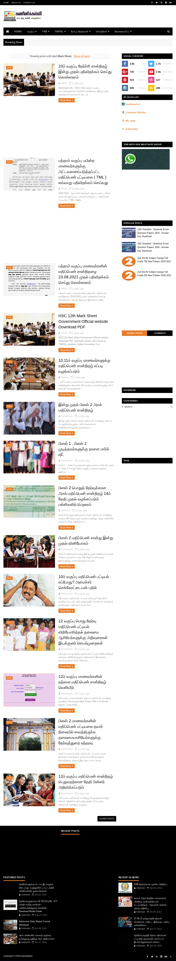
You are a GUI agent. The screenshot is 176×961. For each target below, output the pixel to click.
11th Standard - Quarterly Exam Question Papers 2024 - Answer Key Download (153, 247)
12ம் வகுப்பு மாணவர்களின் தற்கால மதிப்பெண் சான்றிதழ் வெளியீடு (82, 682)
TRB (44, 31)
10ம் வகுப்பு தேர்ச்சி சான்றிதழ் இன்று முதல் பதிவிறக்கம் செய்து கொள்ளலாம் (85, 71)
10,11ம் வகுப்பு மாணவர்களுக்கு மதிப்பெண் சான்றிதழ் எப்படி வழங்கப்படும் (84, 366)
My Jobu (130, 120)
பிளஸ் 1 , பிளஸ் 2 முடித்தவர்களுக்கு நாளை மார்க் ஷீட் (84, 449)
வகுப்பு (31, 31)
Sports (128, 407)
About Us (16, 3)
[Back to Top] (171, 957)
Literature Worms (135, 112)
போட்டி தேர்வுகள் (79, 31)
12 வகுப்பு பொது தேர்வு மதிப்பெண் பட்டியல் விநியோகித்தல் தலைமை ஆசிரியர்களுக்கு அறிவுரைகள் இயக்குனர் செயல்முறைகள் (83, 632)
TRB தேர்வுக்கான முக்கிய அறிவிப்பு (150, 884)
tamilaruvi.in (132, 104)
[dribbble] (161, 2)
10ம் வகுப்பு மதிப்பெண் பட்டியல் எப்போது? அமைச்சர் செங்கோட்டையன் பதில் (83, 582)
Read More (65, 100)
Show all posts (82, 56)
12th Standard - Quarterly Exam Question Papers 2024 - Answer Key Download (153, 233)
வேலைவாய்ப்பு (122, 31)
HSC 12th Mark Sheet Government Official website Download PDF (83, 321)
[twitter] (157, 2)
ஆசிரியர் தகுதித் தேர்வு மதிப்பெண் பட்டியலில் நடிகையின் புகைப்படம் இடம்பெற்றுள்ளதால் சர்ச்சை (150, 938)
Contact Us (29, 3)
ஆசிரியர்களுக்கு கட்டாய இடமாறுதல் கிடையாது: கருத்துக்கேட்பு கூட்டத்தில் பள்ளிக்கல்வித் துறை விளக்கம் (36, 887)
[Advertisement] (110, 21)
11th (9, 445)
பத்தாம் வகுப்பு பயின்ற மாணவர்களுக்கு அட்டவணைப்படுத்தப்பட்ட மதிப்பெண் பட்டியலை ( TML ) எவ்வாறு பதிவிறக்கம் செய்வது (83, 171)
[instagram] (166, 2)
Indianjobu (131, 128)
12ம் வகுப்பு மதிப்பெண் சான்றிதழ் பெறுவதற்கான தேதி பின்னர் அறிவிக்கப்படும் (85, 782)
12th (9, 317)
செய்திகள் (101, 31)
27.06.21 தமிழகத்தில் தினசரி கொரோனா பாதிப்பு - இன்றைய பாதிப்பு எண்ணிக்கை (151, 921)
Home (6, 3)
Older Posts (107, 819)
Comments (160, 333)
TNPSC (59, 31)
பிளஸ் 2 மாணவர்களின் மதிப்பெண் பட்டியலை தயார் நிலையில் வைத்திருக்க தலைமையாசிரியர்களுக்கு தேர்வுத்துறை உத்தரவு (80, 732)
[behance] (171, 2)
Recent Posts (134, 333)
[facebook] (152, 2)
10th (9, 68)
